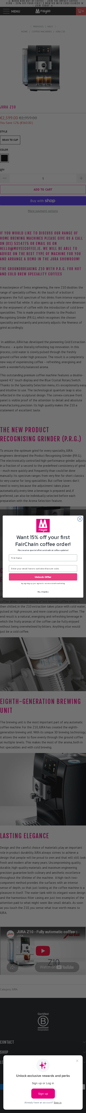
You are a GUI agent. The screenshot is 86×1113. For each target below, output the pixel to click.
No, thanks (43, 591)
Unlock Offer (43, 577)
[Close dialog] (79, 518)
